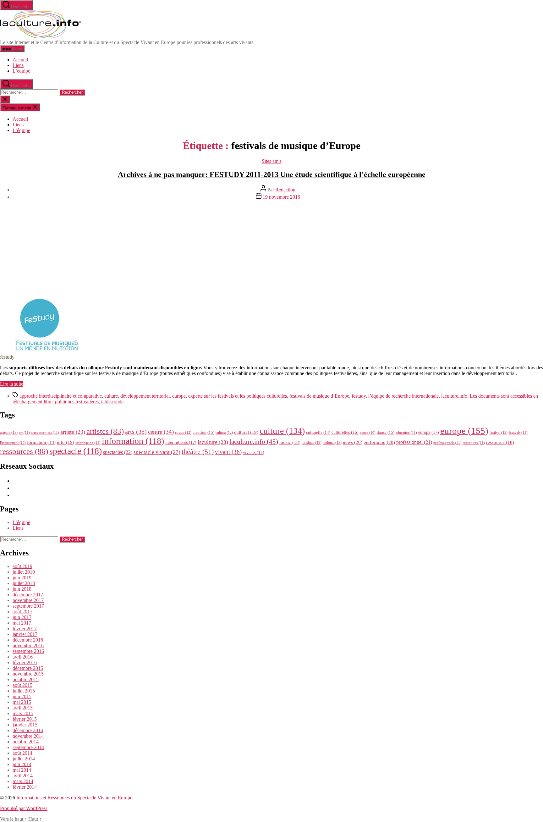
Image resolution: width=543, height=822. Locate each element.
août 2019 (22, 566)
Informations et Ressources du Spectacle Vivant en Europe (74, 797)
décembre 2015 (28, 668)
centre (161, 431)
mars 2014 (23, 781)
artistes (105, 431)
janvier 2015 (25, 724)
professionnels (447, 442)
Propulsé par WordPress (23, 808)
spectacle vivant (157, 452)
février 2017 (25, 628)
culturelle (318, 432)
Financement (13, 442)
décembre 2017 (28, 594)
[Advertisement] (271, 249)
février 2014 (25, 787)
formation (41, 442)
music (289, 442)
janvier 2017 (25, 634)
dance (368, 432)
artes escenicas (45, 432)
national (332, 442)
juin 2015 (22, 696)
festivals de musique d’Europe (319, 396)
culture (111, 396)
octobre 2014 (26, 741)
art (24, 432)
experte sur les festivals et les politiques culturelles (237, 396)
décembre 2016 (28, 640)
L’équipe (21, 71)
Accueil (20, 59)
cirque (183, 432)
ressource (500, 442)
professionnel (414, 442)
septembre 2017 (28, 606)
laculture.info (454, 396)
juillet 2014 (24, 758)
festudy (359, 396)
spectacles (117, 452)
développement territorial (145, 396)
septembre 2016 (28, 651)
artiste (72, 432)
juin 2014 (22, 764)
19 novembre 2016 (281, 197)
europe (179, 396)
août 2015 (22, 685)
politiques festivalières (77, 401)
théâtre (198, 451)
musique (311, 442)
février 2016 (25, 662)
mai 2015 (22, 702)
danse (385, 432)
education (406, 432)
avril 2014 (23, 775)
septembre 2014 (28, 747)
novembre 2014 (28, 736)
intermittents (180, 442)
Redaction (285, 189)
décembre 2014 (28, 730)
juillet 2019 (24, 572)
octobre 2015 (26, 679)
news (352, 442)
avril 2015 (23, 707)
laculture (213, 442)
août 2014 (22, 753)
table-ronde (112, 401)
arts (136, 431)
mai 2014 (22, 770)
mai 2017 (22, 623)
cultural (246, 432)
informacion (88, 442)
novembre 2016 (28, 645)
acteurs (9, 432)
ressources (24, 451)
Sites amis (272, 161)
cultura (224, 432)
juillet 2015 (24, 690)
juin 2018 (22, 589)
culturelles (345, 432)
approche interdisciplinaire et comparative (60, 396)
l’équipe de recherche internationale (403, 396)
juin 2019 (22, 577)
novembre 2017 (28, 600)
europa (428, 432)
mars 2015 (23, 713)
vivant (228, 452)
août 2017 (22, 611)
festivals (518, 432)
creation (203, 432)
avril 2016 (23, 656)
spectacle (75, 451)
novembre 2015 (28, 673)
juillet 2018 (24, 583)
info (65, 442)
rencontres (474, 442)
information (133, 441)
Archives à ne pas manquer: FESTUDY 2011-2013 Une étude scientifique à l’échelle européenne (271, 174)
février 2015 (25, 719)
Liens (18, 65)
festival (498, 432)
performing (379, 442)
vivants (253, 452)
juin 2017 (22, 617)
